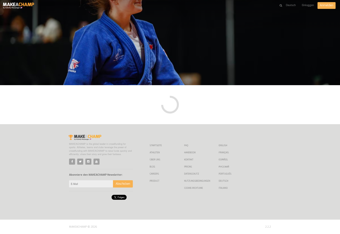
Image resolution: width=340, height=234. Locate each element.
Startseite (156, 145)
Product (154, 181)
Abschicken (123, 184)
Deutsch (223, 181)
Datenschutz (191, 173)
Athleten (155, 152)
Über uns (155, 159)
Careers (154, 173)
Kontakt (188, 159)
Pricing (188, 166)
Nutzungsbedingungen (197, 181)
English (223, 145)
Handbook (190, 152)
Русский (224, 166)
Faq (186, 145)
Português (225, 173)
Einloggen (308, 5)
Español (223, 159)
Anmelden (326, 5)
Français (224, 152)
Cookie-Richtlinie (193, 188)
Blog (152, 166)
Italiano (223, 188)
